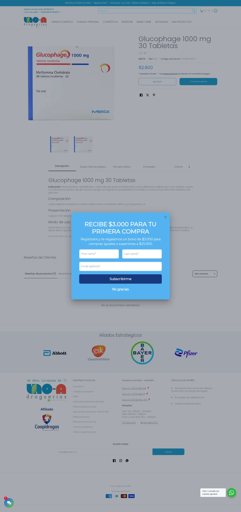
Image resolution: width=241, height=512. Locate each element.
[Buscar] (193, 10)
